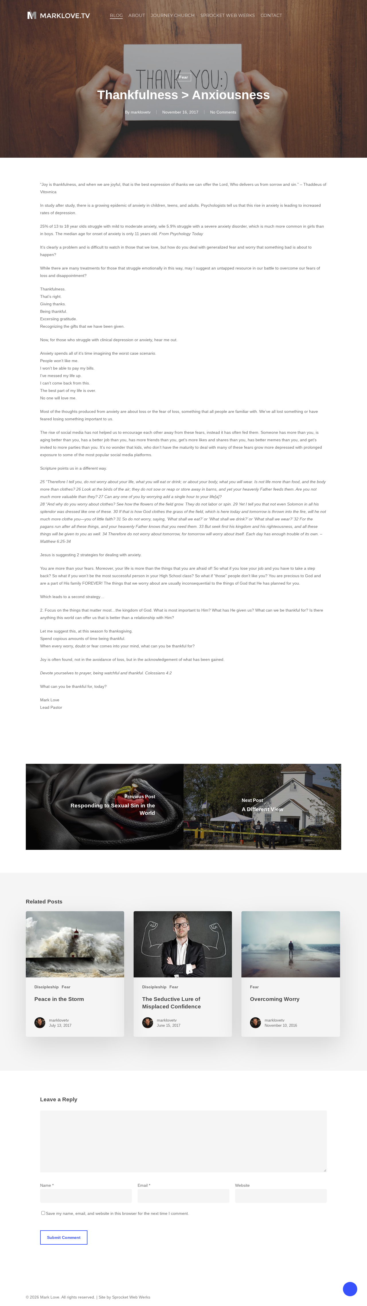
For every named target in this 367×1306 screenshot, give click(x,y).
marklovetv (141, 112)
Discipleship (46, 987)
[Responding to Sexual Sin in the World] (105, 807)
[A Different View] (262, 807)
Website (242, 1185)
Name (47, 1185)
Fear (183, 77)
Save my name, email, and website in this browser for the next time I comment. (117, 1213)
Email (144, 1185)
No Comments (223, 112)
